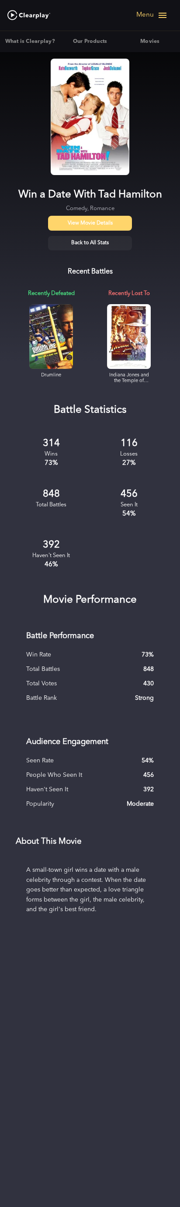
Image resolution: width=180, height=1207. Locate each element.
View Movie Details (90, 223)
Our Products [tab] (90, 41)
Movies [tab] (149, 41)
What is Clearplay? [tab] (30, 41)
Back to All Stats (90, 243)
